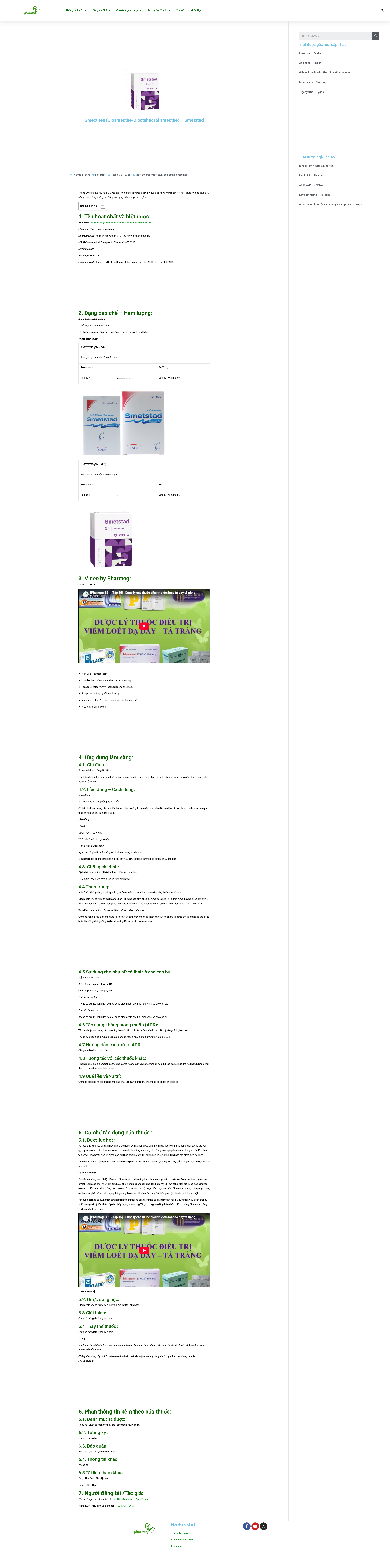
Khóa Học (196, 10)
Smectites (181, 174)
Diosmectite (168, 174)
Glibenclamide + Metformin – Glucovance (324, 72)
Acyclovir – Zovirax (311, 185)
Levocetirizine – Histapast (315, 194)
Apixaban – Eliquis (310, 62)
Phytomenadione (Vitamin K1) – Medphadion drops (330, 204)
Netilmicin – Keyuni (311, 175)
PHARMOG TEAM (124, 1505)
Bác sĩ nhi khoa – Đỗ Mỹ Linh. (132, 1499)
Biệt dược (100, 174)
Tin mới (180, 10)
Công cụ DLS (99, 10)
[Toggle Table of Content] (101, 206)
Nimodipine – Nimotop (312, 82)
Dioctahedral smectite (147, 174)
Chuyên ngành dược (127, 10)
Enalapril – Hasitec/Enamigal (316, 165)
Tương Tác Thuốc (157, 10)
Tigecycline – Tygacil (312, 92)
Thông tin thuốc (74, 10)
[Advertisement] (144, 43)
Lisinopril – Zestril (310, 53)
